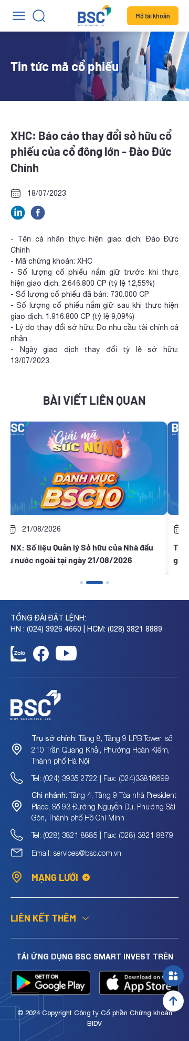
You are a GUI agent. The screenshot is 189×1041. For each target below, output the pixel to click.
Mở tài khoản (152, 15)
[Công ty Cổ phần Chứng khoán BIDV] (94, 15)
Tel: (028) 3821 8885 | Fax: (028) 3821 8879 (102, 834)
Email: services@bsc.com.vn (76, 852)
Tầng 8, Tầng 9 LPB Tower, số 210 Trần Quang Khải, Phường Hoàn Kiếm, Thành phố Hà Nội (102, 749)
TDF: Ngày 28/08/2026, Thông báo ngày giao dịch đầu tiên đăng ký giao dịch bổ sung (98, 554)
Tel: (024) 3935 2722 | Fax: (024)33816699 (100, 778)
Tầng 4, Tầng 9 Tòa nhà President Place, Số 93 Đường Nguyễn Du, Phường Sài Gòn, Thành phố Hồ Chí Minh (104, 806)
